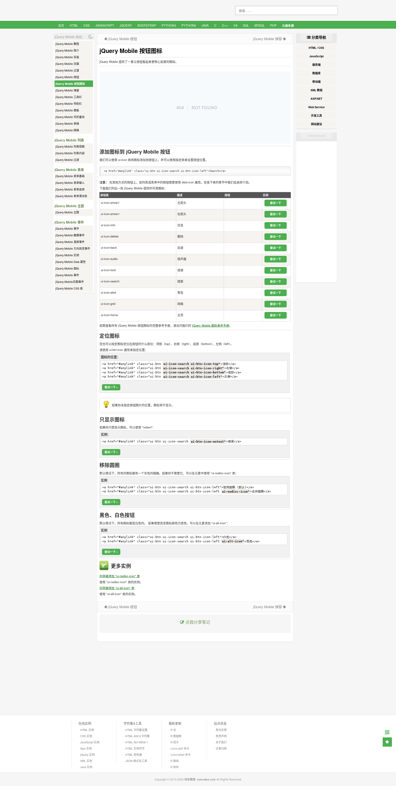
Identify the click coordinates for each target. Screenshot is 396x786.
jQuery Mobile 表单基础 (70, 176)
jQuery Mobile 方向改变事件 (72, 248)
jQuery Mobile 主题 (67, 212)
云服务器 (288, 25)
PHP (273, 25)
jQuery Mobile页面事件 (69, 282)
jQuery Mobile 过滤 (67, 160)
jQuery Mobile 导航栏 (68, 103)
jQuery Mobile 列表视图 (70, 146)
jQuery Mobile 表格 (67, 123)
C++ (225, 25)
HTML (74, 25)
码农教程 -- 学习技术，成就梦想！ (87, 10)
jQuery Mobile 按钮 (67, 77)
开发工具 (316, 115)
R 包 (173, 730)
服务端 (316, 65)
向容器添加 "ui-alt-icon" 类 (116, 588)
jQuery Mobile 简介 (67, 50)
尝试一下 (275, 203)
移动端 (316, 82)
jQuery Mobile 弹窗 (67, 90)
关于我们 (221, 742)
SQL (246, 25)
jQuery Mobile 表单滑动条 (71, 196)
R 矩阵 (174, 767)
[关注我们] (387, 731)
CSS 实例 (86, 736)
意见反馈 (221, 730)
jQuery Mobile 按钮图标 (70, 84)
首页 (61, 25)
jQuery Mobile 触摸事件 (70, 235)
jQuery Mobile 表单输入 (70, 183)
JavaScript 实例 (89, 742)
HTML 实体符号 (135, 748)
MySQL (259, 25)
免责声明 (221, 736)
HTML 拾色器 (133, 754)
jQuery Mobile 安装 (67, 57)
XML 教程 (316, 90)
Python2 (189, 25)
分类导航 (318, 37)
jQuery (126, 25)
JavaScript (104, 25)
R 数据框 (176, 736)
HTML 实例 (87, 730)
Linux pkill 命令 (179, 748)
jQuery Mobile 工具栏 (68, 97)
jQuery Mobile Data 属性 (70, 262)
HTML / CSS (316, 48)
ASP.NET (316, 99)
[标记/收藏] (387, 742)
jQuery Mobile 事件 (67, 228)
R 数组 (174, 761)
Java (205, 25)
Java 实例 (86, 767)
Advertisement (316, 136)
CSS (86, 25)
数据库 (316, 73)
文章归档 (221, 748)
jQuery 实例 (87, 754)
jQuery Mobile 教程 (67, 44)
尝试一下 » (111, 387)
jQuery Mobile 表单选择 (70, 189)
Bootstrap (147, 25)
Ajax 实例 (86, 748)
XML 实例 (86, 761)
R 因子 (174, 742)
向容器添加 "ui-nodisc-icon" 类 (119, 576)
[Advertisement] (195, 678)
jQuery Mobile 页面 (67, 64)
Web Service (316, 107)
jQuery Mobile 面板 (67, 110)
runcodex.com (206, 779)
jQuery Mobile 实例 (67, 255)
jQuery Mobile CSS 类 (69, 288)
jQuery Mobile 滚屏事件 (70, 242)
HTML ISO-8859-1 (136, 742)
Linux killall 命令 (180, 754)
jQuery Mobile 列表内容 (70, 153)
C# (235, 25)
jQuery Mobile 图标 (67, 268)
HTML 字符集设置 (136, 730)
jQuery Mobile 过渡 (67, 70)
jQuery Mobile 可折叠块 (70, 117)
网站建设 (316, 124)
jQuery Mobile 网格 (67, 130)
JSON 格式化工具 (136, 761)
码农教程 (189, 779)
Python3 (169, 25)
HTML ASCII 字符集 (137, 736)
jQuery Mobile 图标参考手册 (210, 325)
